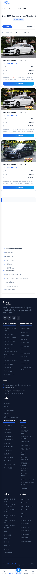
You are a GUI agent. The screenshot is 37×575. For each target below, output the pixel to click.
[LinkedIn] (14, 318)
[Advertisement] (18, 224)
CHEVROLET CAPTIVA (24, 432)
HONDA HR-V (8, 440)
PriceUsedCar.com (14, 564)
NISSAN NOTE (25, 527)
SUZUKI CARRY (25, 449)
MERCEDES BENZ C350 (9, 511)
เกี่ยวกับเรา (7, 403)
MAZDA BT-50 (25, 510)
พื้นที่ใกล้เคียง (25, 357)
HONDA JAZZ (8, 443)
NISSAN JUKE (25, 442)
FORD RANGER (8, 468)
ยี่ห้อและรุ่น (24, 350)
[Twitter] (9, 318)
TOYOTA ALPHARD (10, 338)
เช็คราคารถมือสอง (10, 290)
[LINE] (18, 318)
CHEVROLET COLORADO (24, 427)
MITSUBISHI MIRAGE (25, 475)
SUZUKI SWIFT (8, 552)
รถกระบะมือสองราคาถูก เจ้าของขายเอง (16, 278)
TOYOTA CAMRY (9, 345)
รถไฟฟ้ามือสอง (9, 253)
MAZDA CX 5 (25, 503)
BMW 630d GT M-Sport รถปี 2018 (14, 60)
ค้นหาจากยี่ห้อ (25, 346)
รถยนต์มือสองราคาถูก (11, 286)
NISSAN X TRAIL (26, 541)
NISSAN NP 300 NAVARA (26, 437)
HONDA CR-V (8, 433)
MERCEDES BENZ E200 (9, 500)
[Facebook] (5, 318)
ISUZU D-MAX (8, 447)
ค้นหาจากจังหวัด (25, 353)
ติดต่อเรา (6, 407)
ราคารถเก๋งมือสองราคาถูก (13, 274)
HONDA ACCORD (9, 375)
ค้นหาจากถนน (25, 360)
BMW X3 (6, 542)
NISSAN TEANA (25, 445)
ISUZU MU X (8, 454)
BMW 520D (7, 538)
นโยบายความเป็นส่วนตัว (11, 417)
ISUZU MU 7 (8, 450)
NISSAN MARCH (26, 534)
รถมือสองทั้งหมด (12, 9)
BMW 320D (7, 535)
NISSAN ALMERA (26, 531)
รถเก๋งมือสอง (9, 256)
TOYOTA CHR (8, 348)
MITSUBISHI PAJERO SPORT (27, 484)
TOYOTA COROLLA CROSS (10, 330)
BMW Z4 (6, 549)
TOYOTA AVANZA (9, 341)
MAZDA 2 (24, 513)
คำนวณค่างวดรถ (9, 410)
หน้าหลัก (3, 9)
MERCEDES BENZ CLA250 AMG (9, 505)
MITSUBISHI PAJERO (27, 479)
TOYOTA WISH (8, 371)
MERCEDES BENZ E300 (9, 521)
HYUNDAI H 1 (25, 488)
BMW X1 (6, 531)
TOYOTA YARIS (8, 367)
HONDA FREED (8, 436)
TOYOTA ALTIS (8, 334)
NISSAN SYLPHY (26, 520)
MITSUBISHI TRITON (25, 469)
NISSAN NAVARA (26, 524)
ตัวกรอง (8, 26)
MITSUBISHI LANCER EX (25, 459)
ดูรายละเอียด (19, 83)
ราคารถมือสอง (9, 282)
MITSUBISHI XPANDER (25, 453)
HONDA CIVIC (8, 429)
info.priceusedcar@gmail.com (15, 391)
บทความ (6, 414)
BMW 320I (7, 545)
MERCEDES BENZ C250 (9, 516)
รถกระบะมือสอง (10, 260)
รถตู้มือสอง (8, 264)
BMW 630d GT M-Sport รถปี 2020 (14, 164)
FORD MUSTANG (9, 464)
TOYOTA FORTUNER (10, 352)
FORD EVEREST (9, 457)
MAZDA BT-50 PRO (27, 506)
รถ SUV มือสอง (9, 268)
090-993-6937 (9, 388)
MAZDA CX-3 (25, 499)
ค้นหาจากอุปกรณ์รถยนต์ (26, 368)
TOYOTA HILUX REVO (9, 356)
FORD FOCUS (8, 461)
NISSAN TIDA (25, 538)
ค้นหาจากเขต (25, 364)
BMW (19, 9)
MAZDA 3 (24, 517)
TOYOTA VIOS (8, 364)
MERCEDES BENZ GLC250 (9, 527)
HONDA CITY (8, 426)
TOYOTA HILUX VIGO (10, 360)
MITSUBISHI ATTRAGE (25, 464)
